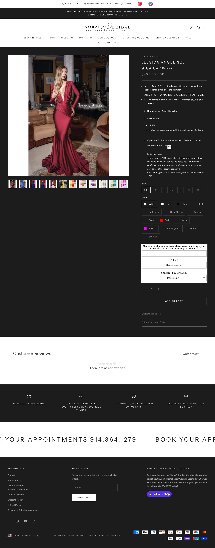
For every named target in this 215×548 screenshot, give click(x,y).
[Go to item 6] (63, 184)
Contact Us (13, 475)
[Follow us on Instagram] (140, 4)
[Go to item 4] (43, 184)
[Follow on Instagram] (17, 521)
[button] (174, 314)
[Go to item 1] (12, 184)
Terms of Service (16, 494)
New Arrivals (32, 38)
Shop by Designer (167, 38)
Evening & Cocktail (136, 38)
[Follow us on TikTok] (150, 4)
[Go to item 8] (83, 184)
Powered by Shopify (107, 535)
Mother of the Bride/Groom (98, 38)
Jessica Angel (151, 56)
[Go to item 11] (113, 184)
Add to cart (174, 301)
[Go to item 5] (53, 184)
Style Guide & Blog (107, 42)
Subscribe (84, 497)
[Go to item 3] (32, 184)
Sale (188, 38)
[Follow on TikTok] (33, 521)
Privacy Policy (14, 480)
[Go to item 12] (123, 184)
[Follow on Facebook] (9, 521)
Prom (51, 38)
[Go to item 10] (103, 184)
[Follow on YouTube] (25, 521)
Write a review (191, 354)
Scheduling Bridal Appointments (23, 510)
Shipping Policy (15, 499)
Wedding (67, 38)
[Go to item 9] (93, 184)
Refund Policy (14, 505)
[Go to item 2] (22, 184)
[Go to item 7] (73, 184)
